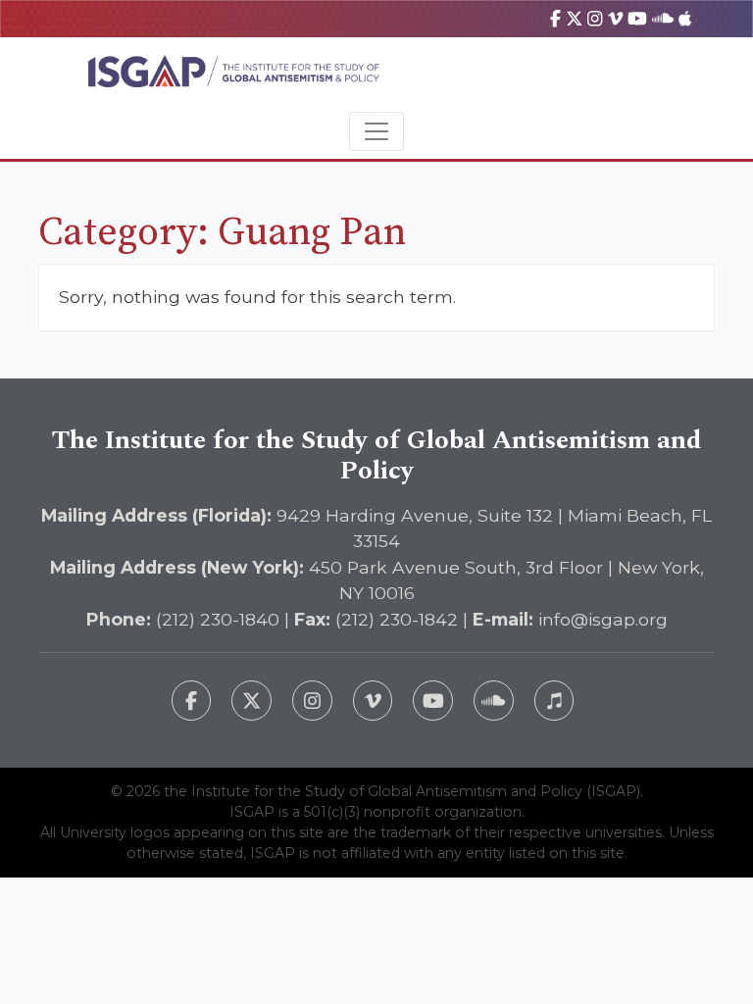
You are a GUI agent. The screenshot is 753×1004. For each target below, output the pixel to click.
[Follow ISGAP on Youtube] (433, 700)
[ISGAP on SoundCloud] (663, 18)
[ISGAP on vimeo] (615, 18)
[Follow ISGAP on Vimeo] (373, 700)
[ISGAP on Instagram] (594, 18)
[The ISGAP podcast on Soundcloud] (494, 700)
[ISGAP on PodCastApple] (684, 18)
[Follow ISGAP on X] (251, 700)
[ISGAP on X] (574, 18)
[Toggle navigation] (376, 131)
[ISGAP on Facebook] (555, 18)
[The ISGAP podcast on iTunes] (554, 700)
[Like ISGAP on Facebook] (192, 700)
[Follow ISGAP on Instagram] (312, 700)
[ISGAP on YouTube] (637, 18)
